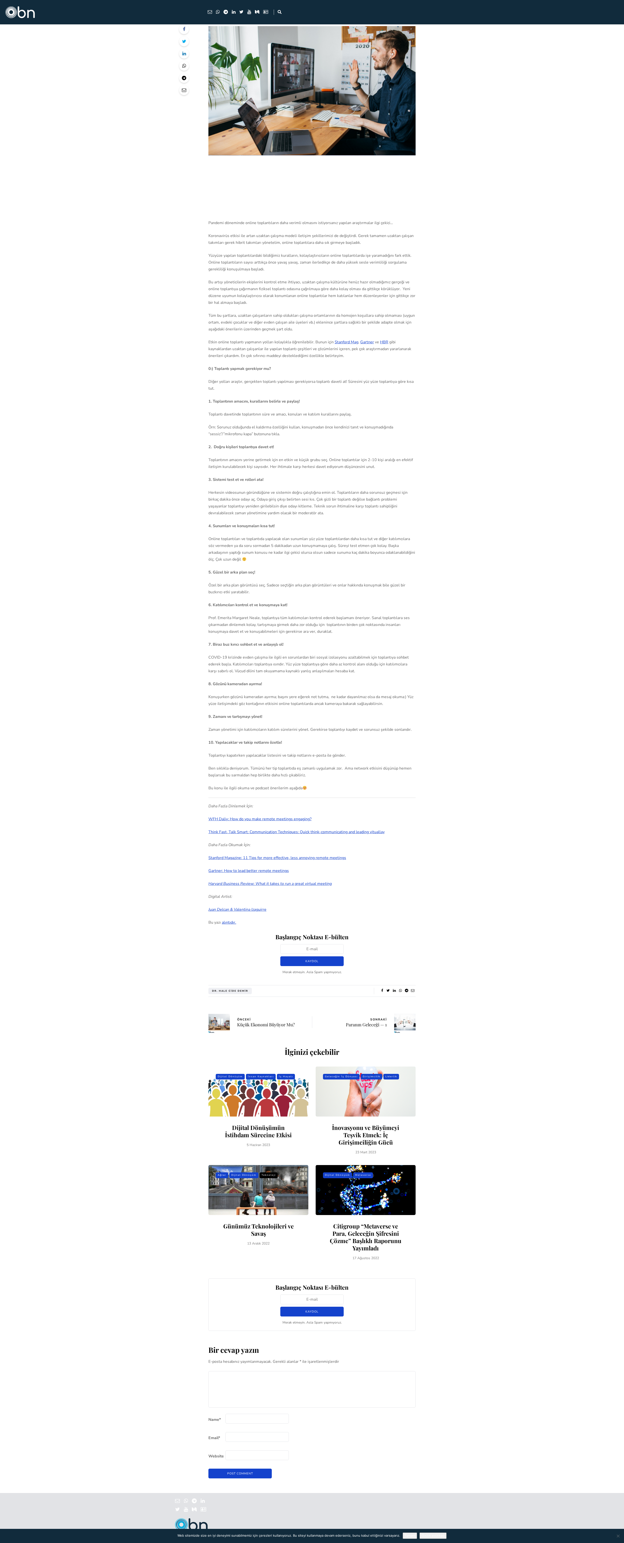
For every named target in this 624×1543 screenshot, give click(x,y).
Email (214, 1438)
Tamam (410, 1535)
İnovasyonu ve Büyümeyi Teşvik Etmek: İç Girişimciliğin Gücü (365, 1135)
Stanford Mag (346, 342)
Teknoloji (269, 1175)
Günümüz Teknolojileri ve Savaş (258, 1229)
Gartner (367, 342)
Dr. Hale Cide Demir (230, 991)
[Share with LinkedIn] (184, 54)
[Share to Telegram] (184, 78)
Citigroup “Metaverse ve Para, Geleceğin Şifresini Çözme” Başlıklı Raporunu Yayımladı (365, 1237)
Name (214, 1419)
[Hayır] (617, 1535)
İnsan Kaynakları (261, 1076)
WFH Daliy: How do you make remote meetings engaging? (260, 819)
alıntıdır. (229, 922)
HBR (384, 342)
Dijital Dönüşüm (230, 1076)
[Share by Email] (184, 90)
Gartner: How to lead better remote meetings (248, 870)
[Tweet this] (184, 41)
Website (216, 1456)
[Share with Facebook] (184, 29)
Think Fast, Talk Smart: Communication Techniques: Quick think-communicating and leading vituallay (296, 832)
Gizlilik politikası (433, 1535)
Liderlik (391, 1076)
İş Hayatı (286, 1076)
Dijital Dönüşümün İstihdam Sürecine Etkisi (258, 1131)
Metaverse (363, 1175)
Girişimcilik (371, 1076)
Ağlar (222, 1175)
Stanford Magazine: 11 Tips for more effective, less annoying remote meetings (277, 858)
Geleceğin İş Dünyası (341, 1076)
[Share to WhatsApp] (184, 66)
